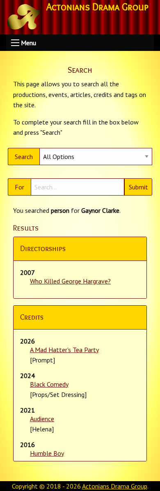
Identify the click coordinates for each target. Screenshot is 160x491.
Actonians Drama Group (114, 486)
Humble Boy (47, 453)
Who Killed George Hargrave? (70, 281)
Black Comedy (49, 384)
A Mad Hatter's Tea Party (64, 350)
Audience (42, 419)
